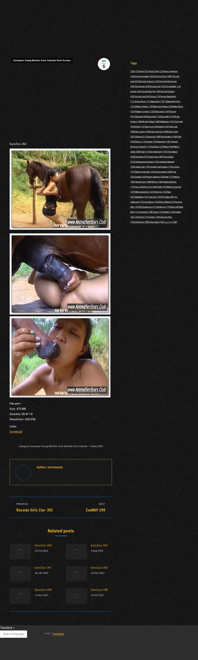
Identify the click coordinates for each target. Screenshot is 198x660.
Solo (175, 207)
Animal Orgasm (150, 81)
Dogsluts (154, 137)
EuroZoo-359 (43, 590)
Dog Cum (152, 127)
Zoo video (157, 222)
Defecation (167, 122)
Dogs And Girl (160, 132)
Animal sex (158, 86)
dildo (140, 127)
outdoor (141, 177)
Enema (152, 142)
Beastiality (159, 101)
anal (144, 71)
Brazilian (154, 117)
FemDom (157, 147)
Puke (162, 187)
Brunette (167, 117)
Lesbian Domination (161, 167)
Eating (140, 142)
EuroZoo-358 (99, 590)
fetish (169, 147)
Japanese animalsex (147, 162)
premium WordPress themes (81, 654)
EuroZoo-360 (99, 567)
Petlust (157, 182)
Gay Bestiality (159, 152)
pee (169, 177)
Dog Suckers (169, 137)
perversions (143, 182)
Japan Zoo (142, 167)
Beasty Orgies (146, 112)
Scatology (142, 197)
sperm (158, 212)
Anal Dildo (156, 71)
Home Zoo (156, 157)
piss (140, 187)
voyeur (154, 217)
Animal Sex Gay (151, 91)
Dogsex (141, 137)
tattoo (169, 212)
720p (135, 71)
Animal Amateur (145, 76)
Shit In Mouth (167, 202)
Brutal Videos (151, 122)
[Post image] (20, 551)
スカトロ (170, 222)
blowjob (141, 117)
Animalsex (142, 86)
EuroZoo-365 (43, 545)
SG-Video (168, 197)
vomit (144, 217)
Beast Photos (145, 106)
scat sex (155, 197)
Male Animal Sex (145, 172)
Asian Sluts (143, 101)
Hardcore (142, 157)
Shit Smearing (148, 207)
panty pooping (156, 177)
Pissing (151, 187)
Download (16, 431)
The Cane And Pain (84, 629)
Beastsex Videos (163, 106)
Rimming (160, 192)
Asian (156, 96)
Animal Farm (164, 76)
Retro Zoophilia (144, 192)
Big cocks (163, 112)
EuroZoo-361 (43, 567)
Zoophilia (142, 222)
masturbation (163, 172)
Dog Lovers (143, 132)
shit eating (152, 202)
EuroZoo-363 (99, 545)
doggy (164, 127)
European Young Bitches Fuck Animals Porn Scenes (42, 60)
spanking (146, 212)
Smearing (164, 207)
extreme (164, 142)
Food (145, 152)
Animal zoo (143, 96)
